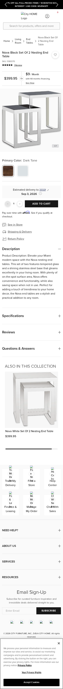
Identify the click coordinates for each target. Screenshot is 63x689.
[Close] (59, 643)
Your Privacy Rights (31, 672)
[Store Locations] (16, 16)
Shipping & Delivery (20, 232)
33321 (42, 189)
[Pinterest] (41, 622)
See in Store (15, 225)
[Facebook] (21, 622)
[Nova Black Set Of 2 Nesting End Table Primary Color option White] (23, 171)
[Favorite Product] (55, 54)
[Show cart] (58, 16)
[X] (31, 622)
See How (30, 83)
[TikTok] (51, 622)
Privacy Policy (25, 665)
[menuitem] (5, 16)
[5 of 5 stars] (7, 65)
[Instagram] (11, 622)
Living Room (18, 41)
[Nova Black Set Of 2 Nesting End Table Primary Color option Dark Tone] (8, 171)
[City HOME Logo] (31, 16)
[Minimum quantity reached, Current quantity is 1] (7, 204)
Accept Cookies (32, 682)
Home (7, 41)
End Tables (29, 41)
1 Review (18, 65)
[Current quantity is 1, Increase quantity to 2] (20, 204)
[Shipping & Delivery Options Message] (39, 193)
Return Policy (16, 239)
